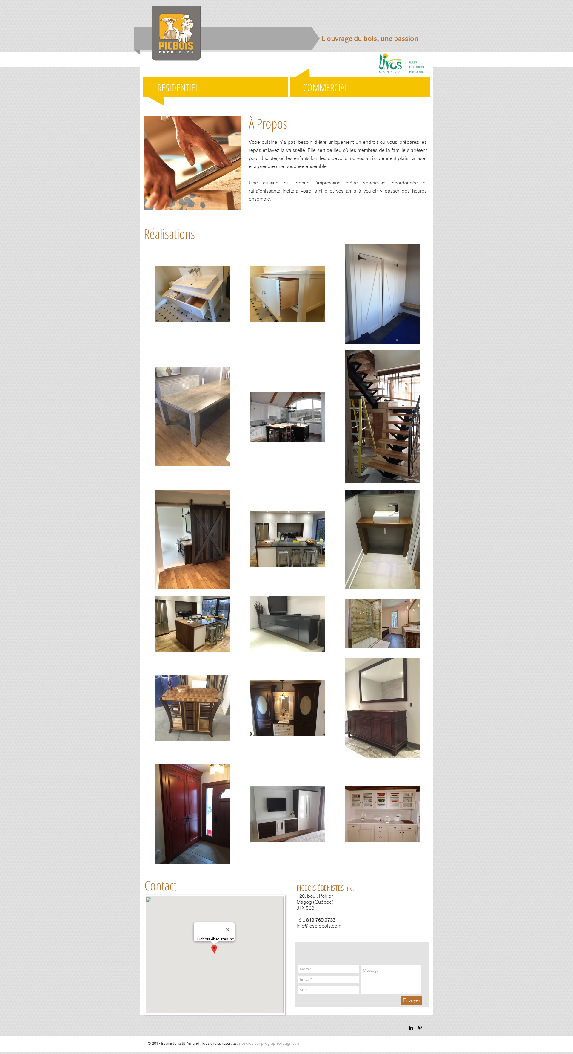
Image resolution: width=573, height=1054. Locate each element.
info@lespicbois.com (319, 926)
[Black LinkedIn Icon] (411, 1028)
